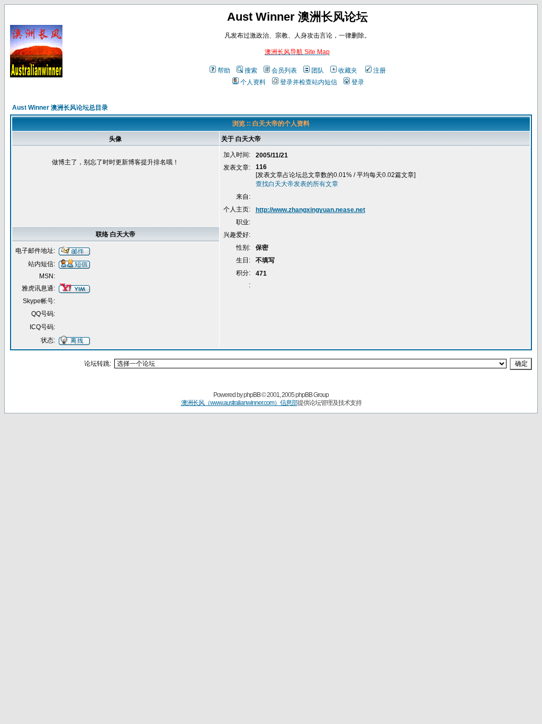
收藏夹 (347, 70)
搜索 (251, 70)
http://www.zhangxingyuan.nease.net (310, 210)
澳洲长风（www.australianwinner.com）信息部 (239, 403)
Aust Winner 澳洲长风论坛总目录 (60, 107)
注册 (379, 70)
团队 (317, 70)
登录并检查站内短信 (308, 82)
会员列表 (284, 70)
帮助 (224, 70)
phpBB (251, 395)
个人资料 (253, 82)
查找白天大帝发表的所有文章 (297, 184)
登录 (357, 82)
